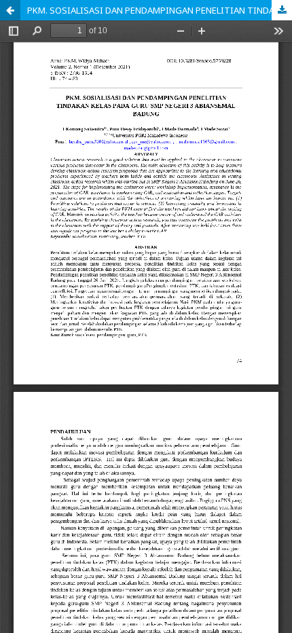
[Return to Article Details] (10, 10)
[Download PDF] (282, 10)
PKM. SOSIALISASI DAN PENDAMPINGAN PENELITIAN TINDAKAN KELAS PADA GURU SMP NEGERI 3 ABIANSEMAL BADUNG (159, 10)
